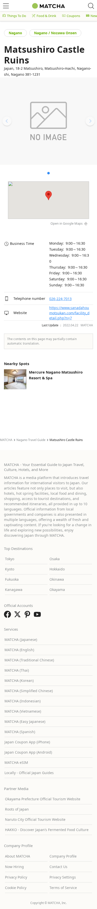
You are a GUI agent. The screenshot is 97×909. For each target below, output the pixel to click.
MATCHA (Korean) (19, 680)
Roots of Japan (17, 809)
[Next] (90, 121)
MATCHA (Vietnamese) (22, 711)
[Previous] (6, 121)
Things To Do (16, 15)
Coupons (73, 15)
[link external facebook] (8, 616)
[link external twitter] (18, 616)
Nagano (15, 32)
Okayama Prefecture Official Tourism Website (42, 799)
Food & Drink (46, 15)
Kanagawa (13, 589)
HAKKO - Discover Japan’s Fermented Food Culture (47, 829)
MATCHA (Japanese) (20, 639)
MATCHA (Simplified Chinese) (28, 690)
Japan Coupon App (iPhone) (27, 742)
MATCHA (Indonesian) (22, 701)
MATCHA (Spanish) (19, 731)
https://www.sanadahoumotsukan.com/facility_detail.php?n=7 (69, 313)
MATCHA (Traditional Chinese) (29, 660)
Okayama (57, 589)
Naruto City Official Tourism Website (35, 819)
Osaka (54, 558)
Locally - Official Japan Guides (29, 772)
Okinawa (56, 579)
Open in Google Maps (66, 223)
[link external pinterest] (28, 616)
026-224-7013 (60, 298)
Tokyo (9, 558)
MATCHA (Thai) (16, 670)
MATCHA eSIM (16, 762)
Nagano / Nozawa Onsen (55, 32)
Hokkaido (57, 569)
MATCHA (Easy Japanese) (24, 721)
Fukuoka (12, 579)
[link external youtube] (38, 616)
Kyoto (9, 569)
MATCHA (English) (19, 649)
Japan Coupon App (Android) (28, 752)
